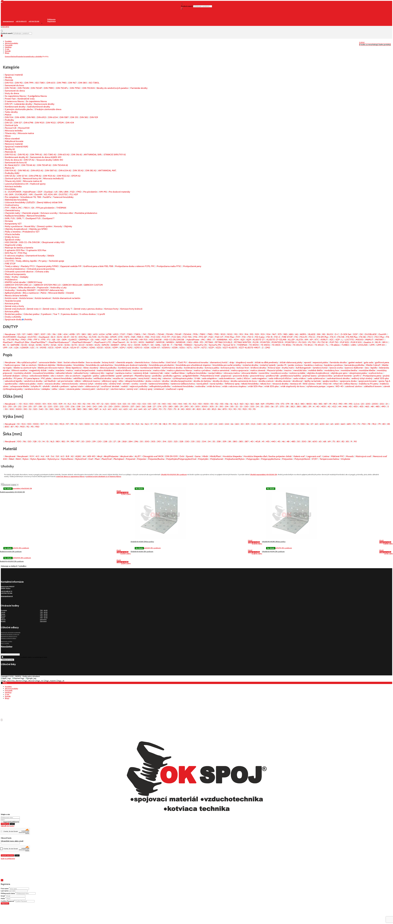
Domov (7, 56)
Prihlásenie (9, 12)
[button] (361, 42)
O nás (7, 49)
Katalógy (8, 47)
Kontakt (8, 51)
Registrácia (9, 14)
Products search (187, 6)
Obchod (13, 56)
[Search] (182, 8)
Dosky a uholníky (35, 56)
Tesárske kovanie (23, 56)
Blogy (7, 53)
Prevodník (8, 45)
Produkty (8, 41)
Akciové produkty (11, 43)
